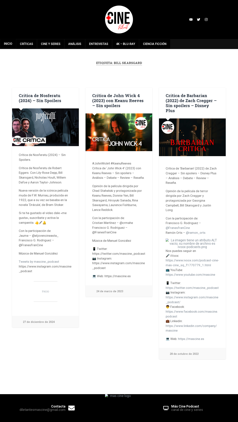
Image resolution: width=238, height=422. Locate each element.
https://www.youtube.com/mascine (190, 274)
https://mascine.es (191, 339)
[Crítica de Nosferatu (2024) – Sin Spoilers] (45, 127)
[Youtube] (191, 19)
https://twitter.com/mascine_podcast (192, 288)
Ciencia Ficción (154, 44)
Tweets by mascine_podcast (39, 261)
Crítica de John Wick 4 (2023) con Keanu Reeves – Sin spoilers (118, 100)
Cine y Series (50, 44)
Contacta (58, 406)
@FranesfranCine (178, 228)
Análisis (74, 44)
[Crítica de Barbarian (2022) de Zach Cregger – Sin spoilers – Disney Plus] (192, 137)
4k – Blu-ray (125, 44)
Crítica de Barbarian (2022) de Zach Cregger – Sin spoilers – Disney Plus (191, 103)
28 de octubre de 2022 (184, 354)
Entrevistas (98, 44)
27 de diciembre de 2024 (39, 322)
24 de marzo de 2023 (109, 291)
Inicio (8, 43)
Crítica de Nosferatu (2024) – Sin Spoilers (40, 98)
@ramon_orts (195, 232)
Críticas (26, 44)
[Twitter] (198, 19)
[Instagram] (206, 19)
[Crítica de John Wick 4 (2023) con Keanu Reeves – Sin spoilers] (119, 132)
